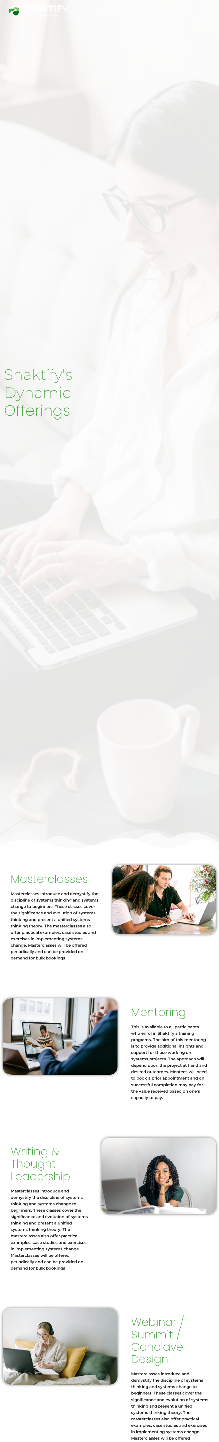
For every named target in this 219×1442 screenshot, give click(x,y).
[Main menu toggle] (208, 10)
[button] (109, 11)
